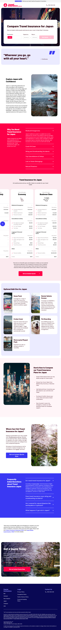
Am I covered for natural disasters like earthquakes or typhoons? (38, 504)
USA (5, 606)
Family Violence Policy (23, 597)
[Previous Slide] (2, 223)
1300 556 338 (50, 592)
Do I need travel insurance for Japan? (38, 481)
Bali (4, 593)
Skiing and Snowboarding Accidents (38, 151)
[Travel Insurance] (13, 5)
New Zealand (7, 598)
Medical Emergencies (33, 131)
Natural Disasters (31, 166)
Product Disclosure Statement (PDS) (15, 530)
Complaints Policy (21, 594)
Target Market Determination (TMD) (21, 618)
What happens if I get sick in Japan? (38, 510)
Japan (5, 601)
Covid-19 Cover (31, 146)
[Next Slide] (58, 223)
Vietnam (6, 596)
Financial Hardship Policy (22, 600)
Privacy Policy (20, 592)
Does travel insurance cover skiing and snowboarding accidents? (38, 497)
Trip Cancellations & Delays (35, 156)
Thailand (6, 603)
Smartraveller (35, 484)
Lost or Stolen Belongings (34, 161)
